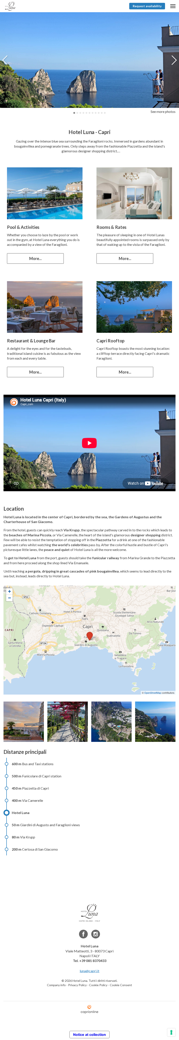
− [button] (9, 598)
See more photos (163, 111)
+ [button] (9, 591)
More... (35, 258)
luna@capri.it (89, 971)
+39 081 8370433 (92, 960)
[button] (174, 60)
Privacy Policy (77, 985)
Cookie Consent (121, 985)
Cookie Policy (98, 985)
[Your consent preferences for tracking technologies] (171, 1032)
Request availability (147, 6)
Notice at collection (89, 1034)
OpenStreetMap (152, 692)
